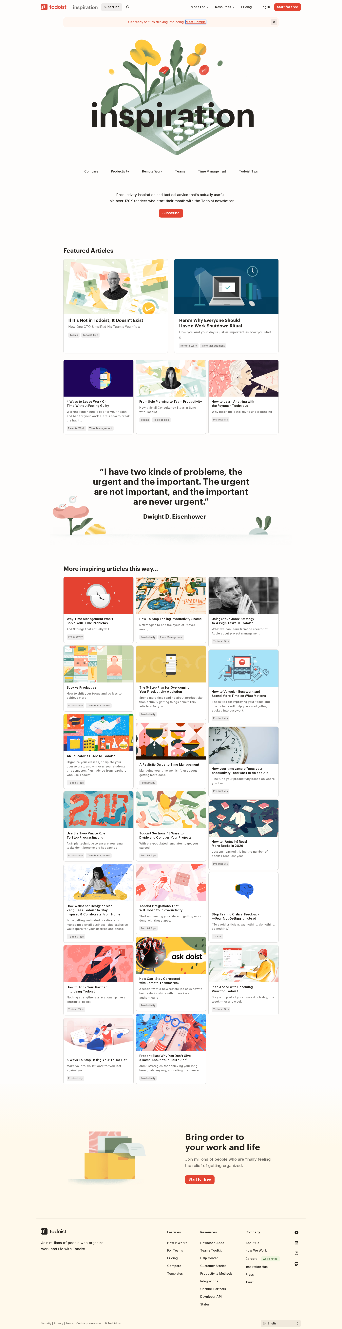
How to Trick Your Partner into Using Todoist (96, 947)
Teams (74, 335)
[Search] (127, 7)
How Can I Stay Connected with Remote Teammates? (166, 940)
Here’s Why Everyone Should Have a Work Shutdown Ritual (218, 260)
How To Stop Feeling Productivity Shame (166, 579)
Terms (70, 1323)
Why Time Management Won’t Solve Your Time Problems (94, 580)
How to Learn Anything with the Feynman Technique (240, 363)
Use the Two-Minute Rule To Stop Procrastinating (88, 794)
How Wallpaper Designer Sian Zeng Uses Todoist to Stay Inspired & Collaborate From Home (96, 869)
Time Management (213, 345)
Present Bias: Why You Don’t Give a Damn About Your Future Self (167, 1017)
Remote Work (188, 345)
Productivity (220, 419)
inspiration (85, 7)
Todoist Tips (90, 335)
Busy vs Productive (78, 647)
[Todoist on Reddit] (296, 1264)
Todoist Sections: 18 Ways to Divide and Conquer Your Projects (166, 794)
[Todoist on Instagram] (296, 1254)
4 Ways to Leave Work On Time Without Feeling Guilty (93, 363)
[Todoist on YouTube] (296, 1233)
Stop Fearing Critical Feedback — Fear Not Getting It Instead (240, 875)
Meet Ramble (196, 22)
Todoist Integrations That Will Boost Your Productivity (166, 867)
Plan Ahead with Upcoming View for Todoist (241, 947)
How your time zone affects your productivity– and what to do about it (237, 730)
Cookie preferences (89, 1323)
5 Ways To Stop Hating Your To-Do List (92, 1020)
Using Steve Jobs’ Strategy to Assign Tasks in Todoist (242, 580)
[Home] (53, 7)
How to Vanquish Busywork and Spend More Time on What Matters (242, 653)
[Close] (274, 22)
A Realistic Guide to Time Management (165, 724)
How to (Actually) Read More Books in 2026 (241, 801)
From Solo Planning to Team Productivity (166, 361)
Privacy (58, 1323)
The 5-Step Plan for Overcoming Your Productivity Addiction (164, 649)
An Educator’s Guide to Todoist (87, 716)
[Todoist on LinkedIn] (296, 1244)
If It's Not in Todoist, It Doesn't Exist (90, 260)
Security (46, 1323)
